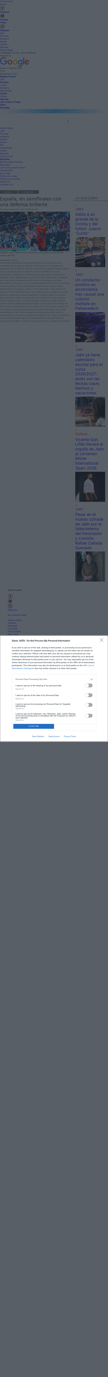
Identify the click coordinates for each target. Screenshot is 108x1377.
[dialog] (54, 688)
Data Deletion (38, 736)
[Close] (102, 641)
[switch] (89, 685)
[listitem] (54, 679)
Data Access (54, 736)
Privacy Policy (70, 736)
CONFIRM (34, 726)
